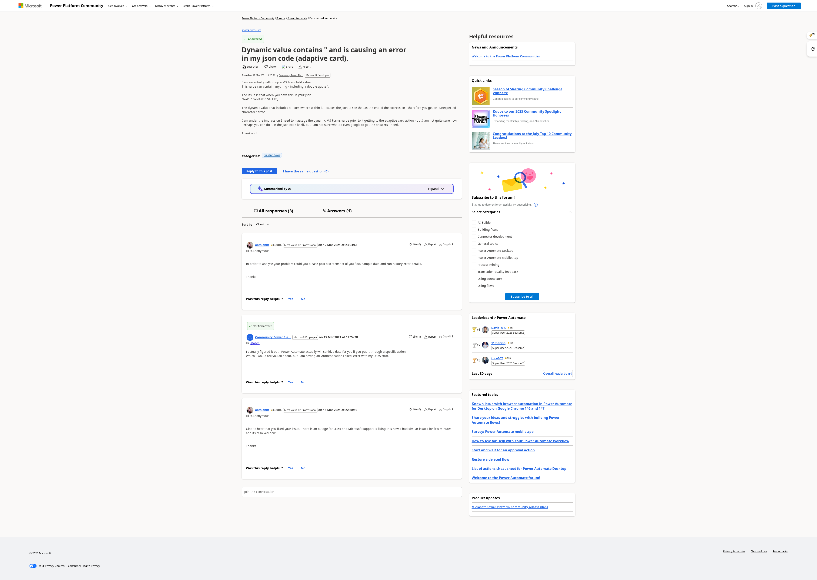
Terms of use (759, 551)
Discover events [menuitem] (165, 6)
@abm (255, 343)
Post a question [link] (783, 6)
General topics (488, 244)
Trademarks (780, 551)
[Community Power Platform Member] (250, 337)
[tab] (274, 212)
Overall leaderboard (557, 373)
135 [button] (509, 358)
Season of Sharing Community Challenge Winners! (527, 91)
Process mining (489, 265)
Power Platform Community (76, 5)
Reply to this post (259, 171)
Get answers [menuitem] (139, 6)
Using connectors (490, 279)
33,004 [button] (276, 245)
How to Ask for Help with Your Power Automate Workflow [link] (520, 441)
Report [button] (306, 66)
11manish (498, 343)
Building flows (272, 155)
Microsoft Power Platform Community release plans (510, 507)
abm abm (262, 245)
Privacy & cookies (734, 551)
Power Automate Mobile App (498, 258)
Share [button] (289, 66)
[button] (733, 6)
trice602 (497, 358)
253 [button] (512, 327)
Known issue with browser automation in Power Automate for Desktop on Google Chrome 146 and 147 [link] (522, 406)
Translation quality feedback (498, 272)
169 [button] (511, 342)
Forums (280, 18)
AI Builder (485, 223)
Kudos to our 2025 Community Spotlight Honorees (527, 113)
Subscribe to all (522, 296)
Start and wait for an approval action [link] (503, 450)
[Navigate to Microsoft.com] (30, 5)
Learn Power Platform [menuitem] (196, 6)
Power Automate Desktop (495, 251)
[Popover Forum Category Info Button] (535, 204)
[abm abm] (250, 245)
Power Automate (297, 18)
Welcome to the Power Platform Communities (506, 56)
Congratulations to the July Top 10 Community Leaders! (532, 135)
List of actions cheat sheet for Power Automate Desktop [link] (519, 468)
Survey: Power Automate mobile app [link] (503, 431)
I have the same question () (306, 171)
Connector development (495, 237)
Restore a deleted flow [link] (490, 459)
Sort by (247, 224)
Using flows (486, 286)
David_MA (498, 328)
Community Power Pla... (291, 75)
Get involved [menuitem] (116, 6)
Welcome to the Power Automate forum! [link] (506, 477)
